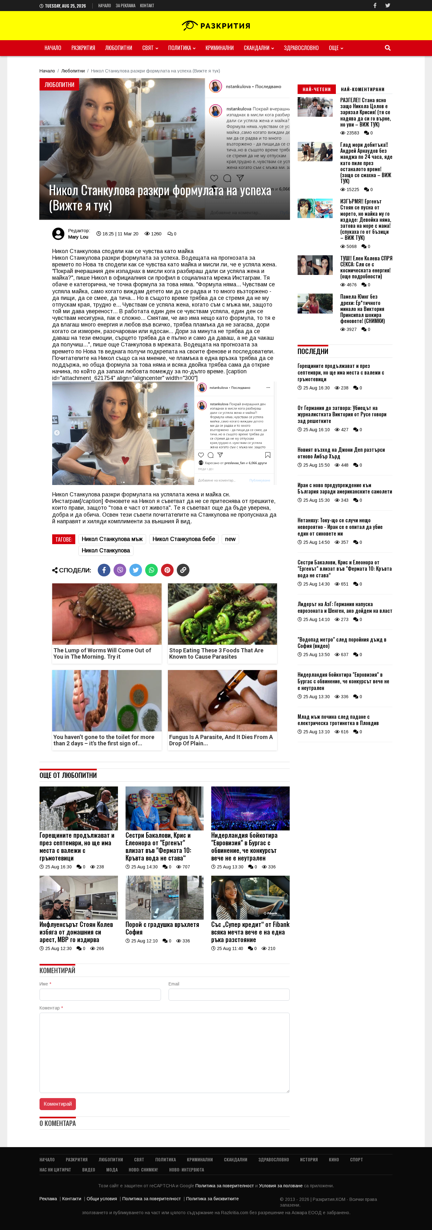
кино (334, 1159)
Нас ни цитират (55, 1169)
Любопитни (118, 48)
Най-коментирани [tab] (363, 89)
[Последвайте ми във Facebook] (375, 5)
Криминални (220, 48)
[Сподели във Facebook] (104, 570)
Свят (148, 48)
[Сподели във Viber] (120, 570)
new (230, 539)
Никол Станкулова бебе (184, 539)
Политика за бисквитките (212, 1198)
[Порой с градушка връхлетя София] (165, 918)
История (309, 1159)
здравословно (301, 48)
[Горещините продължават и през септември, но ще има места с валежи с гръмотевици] (79, 828)
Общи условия (102, 1198)
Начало (104, 5)
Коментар (51, 1008)
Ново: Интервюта (186, 1169)
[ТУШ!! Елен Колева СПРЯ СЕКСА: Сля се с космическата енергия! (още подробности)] (315, 273)
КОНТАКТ (147, 5)
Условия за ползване (281, 1185)
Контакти (71, 1198)
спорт (356, 1159)
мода (112, 1169)
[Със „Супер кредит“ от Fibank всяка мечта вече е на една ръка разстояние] (250, 918)
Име (45, 984)
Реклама (48, 1198)
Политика (179, 48)
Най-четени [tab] (317, 89)
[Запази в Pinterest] (167, 570)
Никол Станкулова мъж (112, 539)
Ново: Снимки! (143, 1169)
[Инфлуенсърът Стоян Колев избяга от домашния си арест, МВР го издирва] (79, 918)
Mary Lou (78, 236)
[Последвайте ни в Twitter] (387, 5)
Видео (88, 1169)
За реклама (125, 5)
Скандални (256, 48)
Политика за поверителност (225, 1185)
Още (334, 48)
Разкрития (83, 48)
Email (174, 984)
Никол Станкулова (106, 550)
